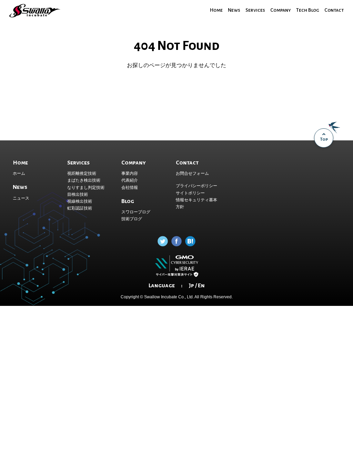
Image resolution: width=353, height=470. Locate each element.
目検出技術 (77, 194)
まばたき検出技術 (83, 180)
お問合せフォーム (192, 173)
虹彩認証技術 (79, 208)
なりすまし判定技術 (85, 187)
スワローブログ (135, 212)
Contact (334, 10)
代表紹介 (129, 180)
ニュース (21, 198)
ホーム (19, 173)
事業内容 (129, 173)
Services (255, 10)
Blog (127, 201)
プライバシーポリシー (196, 185)
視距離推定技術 (81, 173)
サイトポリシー (190, 193)
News (234, 10)
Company (280, 10)
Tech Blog (307, 10)
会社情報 (129, 187)
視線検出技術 (79, 201)
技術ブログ (131, 218)
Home (216, 10)
